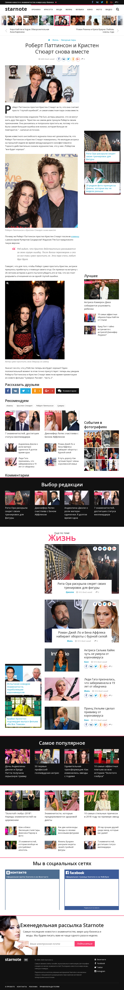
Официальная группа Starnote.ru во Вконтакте (27, 877)
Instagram (101, 971)
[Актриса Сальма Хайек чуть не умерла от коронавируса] (62, 660)
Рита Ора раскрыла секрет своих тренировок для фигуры (16, 512)
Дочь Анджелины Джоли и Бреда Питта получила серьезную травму (16, 771)
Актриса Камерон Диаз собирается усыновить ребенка (97, 305)
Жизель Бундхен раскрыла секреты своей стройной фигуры (67, 845)
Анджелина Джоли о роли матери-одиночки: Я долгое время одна (28, 448)
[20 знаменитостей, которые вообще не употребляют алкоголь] (11, 845)
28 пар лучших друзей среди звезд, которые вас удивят (108, 830)
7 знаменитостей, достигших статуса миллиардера (22, 435)
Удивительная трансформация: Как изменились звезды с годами (76, 771)
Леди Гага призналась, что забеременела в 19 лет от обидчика (27, 462)
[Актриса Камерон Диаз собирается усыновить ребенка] (101, 289)
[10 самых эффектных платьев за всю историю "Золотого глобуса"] (106, 756)
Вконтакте (101, 959)
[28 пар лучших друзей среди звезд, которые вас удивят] (90, 831)
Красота (10, 494)
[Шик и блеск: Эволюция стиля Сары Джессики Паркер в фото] (11, 831)
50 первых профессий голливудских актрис (47, 769)
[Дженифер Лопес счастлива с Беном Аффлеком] (62, 420)
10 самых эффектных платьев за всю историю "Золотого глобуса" (106, 771)
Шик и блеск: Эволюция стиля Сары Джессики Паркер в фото (29, 831)
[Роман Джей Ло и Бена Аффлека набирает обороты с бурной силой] (50, 447)
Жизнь (9, 413)
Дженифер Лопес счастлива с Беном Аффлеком (61, 435)
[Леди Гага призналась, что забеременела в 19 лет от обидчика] (11, 462)
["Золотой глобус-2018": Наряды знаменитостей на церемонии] (22, 800)
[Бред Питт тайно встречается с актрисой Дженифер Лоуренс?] (90, 330)
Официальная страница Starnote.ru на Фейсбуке (87, 877)
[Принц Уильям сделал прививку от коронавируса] (62, 718)
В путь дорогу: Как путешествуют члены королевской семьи (68, 461)
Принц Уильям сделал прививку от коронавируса (99, 712)
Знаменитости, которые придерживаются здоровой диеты (61, 817)
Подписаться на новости (91, 908)
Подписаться (84, 943)
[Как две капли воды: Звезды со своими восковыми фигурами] (50, 831)
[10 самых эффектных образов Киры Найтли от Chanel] (90, 318)
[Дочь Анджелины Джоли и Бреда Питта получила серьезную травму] (17, 756)
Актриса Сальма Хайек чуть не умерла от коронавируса (99, 653)
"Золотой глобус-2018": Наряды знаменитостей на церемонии (20, 817)
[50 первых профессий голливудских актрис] (47, 756)
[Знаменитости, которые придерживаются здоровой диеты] (62, 800)
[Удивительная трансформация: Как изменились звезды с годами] (76, 756)
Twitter (100, 967)
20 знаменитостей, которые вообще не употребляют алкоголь (28, 845)
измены (75, 236)
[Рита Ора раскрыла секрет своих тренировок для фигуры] (17, 498)
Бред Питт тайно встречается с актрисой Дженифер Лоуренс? (107, 330)
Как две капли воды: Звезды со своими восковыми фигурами (68, 830)
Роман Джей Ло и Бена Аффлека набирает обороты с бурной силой (68, 448)
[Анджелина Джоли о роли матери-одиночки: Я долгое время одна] (11, 447)
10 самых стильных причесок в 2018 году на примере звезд (101, 815)
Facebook (101, 963)
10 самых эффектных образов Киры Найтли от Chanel (108, 317)
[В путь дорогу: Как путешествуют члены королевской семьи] (50, 462)
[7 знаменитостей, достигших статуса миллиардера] (22, 420)
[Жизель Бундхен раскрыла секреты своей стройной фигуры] (50, 845)
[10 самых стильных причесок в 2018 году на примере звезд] (101, 800)
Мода (98, 752)
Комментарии (69, 391)
